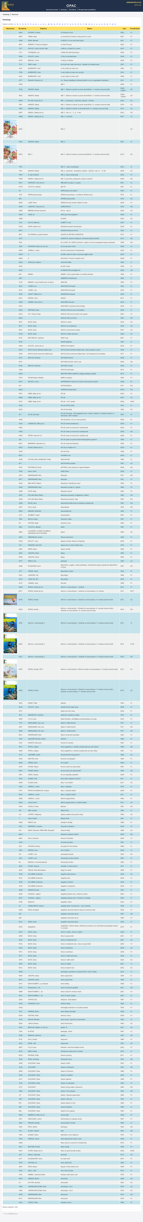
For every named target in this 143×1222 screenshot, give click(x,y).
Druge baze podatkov (87, 9)
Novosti (15, 14)
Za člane (72, 9)
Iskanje (64, 9)
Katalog (6, 14)
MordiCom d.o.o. (13, 1213)
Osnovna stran (52, 9)
